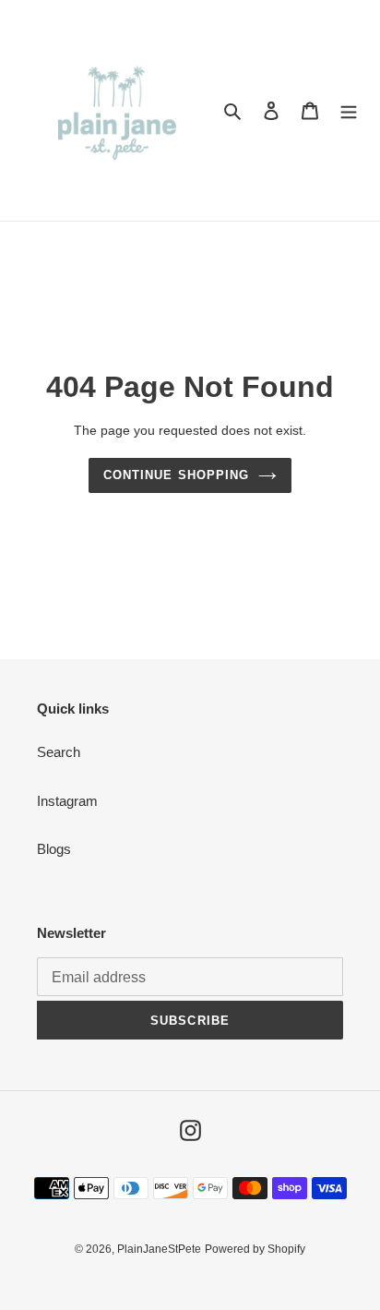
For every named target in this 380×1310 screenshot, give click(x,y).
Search (58, 752)
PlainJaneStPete (159, 1249)
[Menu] (348, 110)
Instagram (67, 801)
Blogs (54, 849)
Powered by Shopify (255, 1249)
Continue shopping (176, 475)
